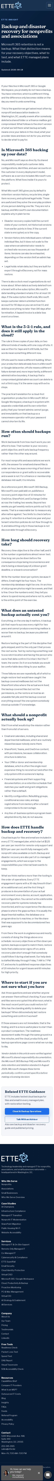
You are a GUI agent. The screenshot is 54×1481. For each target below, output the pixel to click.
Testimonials (7, 1329)
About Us (5, 1316)
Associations (7, 1188)
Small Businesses (9, 1193)
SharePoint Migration (11, 1224)
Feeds (4, 1411)
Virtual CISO (6, 1274)
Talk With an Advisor (27, 1119)
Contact (5, 1334)
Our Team (5, 1321)
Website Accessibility (11, 1232)
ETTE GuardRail (8, 1261)
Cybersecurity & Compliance (14, 1257)
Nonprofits (6, 1184)
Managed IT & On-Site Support (15, 1244)
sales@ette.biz (8, 1449)
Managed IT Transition (11, 1215)
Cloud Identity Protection (13, 1270)
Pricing (4, 1325)
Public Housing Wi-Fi (10, 1228)
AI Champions (7, 1207)
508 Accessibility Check (12, 1369)
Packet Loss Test (9, 1352)
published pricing (24, 1128)
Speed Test (6, 1356)
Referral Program (9, 1415)
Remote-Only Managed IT (13, 1249)
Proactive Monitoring (11, 1287)
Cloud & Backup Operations (27, 1111)
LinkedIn (5, 1338)
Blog (3, 1398)
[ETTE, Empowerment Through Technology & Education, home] (11, 5)
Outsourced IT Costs (11, 1394)
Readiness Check (9, 1347)
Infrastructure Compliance (13, 1211)
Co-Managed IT (8, 1253)
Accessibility (7, 1419)
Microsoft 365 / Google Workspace (17, 1279)
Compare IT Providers (11, 1385)
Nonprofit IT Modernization (13, 1219)
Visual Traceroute (9, 1365)
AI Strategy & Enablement (13, 1300)
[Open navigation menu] (49, 5)
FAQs (3, 1407)
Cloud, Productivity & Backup (14, 1283)
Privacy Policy (7, 1424)
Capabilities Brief (9, 1381)
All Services (6, 1304)
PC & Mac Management (12, 1292)
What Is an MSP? (9, 1389)
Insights (5, 1402)
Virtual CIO (6, 1296)
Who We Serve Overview (13, 1197)
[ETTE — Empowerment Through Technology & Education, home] (14, 1157)
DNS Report (6, 1360)
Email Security (7, 1266)
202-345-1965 (8, 1446)
